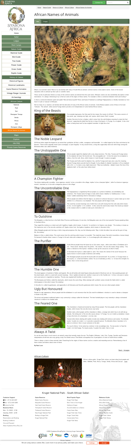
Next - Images (124, 350)
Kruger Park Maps (72, 400)
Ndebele (16, 105)
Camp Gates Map (72, 410)
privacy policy (62, 443)
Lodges (16, 41)
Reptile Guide (16, 73)
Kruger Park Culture (105, 415)
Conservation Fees (72, 418)
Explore (16, 139)
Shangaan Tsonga (16, 114)
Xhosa (16, 120)
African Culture (16, 101)
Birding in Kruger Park (41, 415)
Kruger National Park (41, 418)
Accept (104, 443)
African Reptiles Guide (106, 413)
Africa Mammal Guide (105, 400)
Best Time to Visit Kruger (74, 402)
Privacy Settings (65, 440)
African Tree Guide (104, 410)
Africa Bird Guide (104, 402)
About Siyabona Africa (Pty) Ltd (12, 425)
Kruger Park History (105, 418)
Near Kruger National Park (43, 413)
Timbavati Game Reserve (42, 410)
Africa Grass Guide (105, 408)
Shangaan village (16, 127)
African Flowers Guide (105, 405)
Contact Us (99, 2)
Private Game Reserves (16, 147)
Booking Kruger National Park (75, 431)
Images (45, 21)
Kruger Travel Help (72, 415)
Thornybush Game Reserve (43, 408)
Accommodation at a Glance (75, 408)
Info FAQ (16, 143)
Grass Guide (16, 69)
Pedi (16, 108)
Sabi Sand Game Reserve (43, 405)
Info (37, 21)
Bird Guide (16, 57)
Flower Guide (16, 65)
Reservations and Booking (11, 418)
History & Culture (16, 77)
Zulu (16, 124)
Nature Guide (16, 49)
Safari (16, 37)
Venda (16, 117)
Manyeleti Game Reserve (42, 402)
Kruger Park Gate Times (74, 413)
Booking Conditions (9, 420)
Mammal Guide (16, 53)
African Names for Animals (16, 130)
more (125, 361)
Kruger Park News (72, 420)
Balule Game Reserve (41, 400)
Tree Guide (16, 61)
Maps (16, 135)
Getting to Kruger (72, 405)
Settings (92, 443)
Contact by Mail (9, 405)
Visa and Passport (8, 423)
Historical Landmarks (16, 85)
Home (16, 33)
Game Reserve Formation (16, 89)
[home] (7, 2)
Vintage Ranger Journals (16, 93)
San (16, 111)
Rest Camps (16, 45)
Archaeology (16, 97)
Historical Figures (16, 81)
